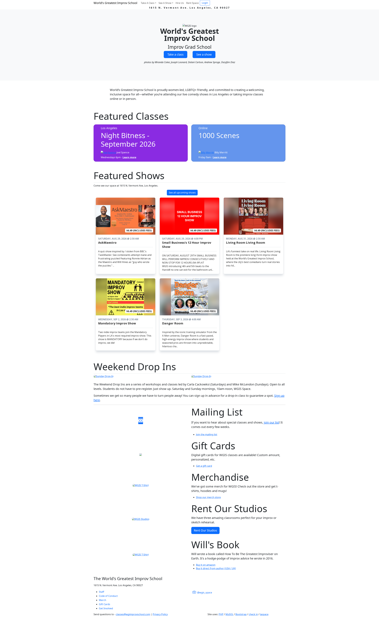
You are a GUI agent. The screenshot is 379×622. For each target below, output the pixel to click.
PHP (221, 614)
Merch (102, 600)
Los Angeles (109, 128)
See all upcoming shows (182, 192)
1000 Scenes (219, 135)
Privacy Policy (160, 614)
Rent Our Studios (205, 530)
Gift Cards (104, 604)
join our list (271, 422)
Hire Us (180, 3)
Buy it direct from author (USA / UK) (216, 568)
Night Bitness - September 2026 (128, 140)
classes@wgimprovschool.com (133, 614)
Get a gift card (204, 465)
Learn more (129, 157)
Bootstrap (241, 614)
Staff (101, 591)
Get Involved (106, 608)
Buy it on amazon (205, 564)
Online (203, 128)
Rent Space (192, 3)
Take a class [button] (175, 54)
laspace (264, 614)
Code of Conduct (108, 596)
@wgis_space (204, 592)
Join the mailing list (206, 434)
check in (253, 614)
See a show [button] (204, 54)
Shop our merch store (208, 497)
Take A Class (147, 3)
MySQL (229, 614)
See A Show (165, 3)
